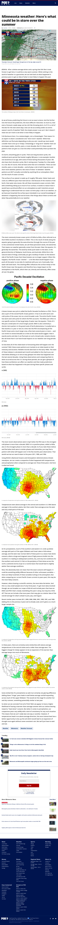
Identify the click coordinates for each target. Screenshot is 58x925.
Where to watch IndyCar (21, 898)
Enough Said (19, 868)
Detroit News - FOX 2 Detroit (36, 868)
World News (4, 847)
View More (53, 799)
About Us (48, 859)
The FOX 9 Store (20, 881)
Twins (32, 847)
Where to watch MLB (21, 893)
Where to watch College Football (21, 891)
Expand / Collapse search (55, 3)
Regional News (35, 859)
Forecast (18, 845)
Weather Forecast (26, 728)
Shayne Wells (48, 843)
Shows (18, 859)
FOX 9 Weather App (20, 843)
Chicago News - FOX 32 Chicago (36, 865)
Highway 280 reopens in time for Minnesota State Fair (14, 827)
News (3, 842)
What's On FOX (48, 868)
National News (5, 845)
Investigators (5, 849)
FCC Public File (48, 873)
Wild (32, 849)
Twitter (3, 895)
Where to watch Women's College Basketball (20, 904)
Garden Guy (48, 845)
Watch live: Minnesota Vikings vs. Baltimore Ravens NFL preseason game (18, 804)
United (32, 854)
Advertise (47, 871)
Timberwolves (34, 850)
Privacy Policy (30, 792)
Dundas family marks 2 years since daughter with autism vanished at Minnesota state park (22, 815)
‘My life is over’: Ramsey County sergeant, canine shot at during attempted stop (31, 755)
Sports (33, 842)
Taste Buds (18, 875)
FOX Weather (19, 852)
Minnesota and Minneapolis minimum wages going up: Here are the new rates (31, 761)
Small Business (5, 866)
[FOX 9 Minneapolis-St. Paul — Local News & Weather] (6, 3)
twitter (53, 918)
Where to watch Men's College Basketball (21, 900)
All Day (17, 866)
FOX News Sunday (6, 854)
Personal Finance (6, 861)
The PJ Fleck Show (20, 871)
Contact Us (47, 861)
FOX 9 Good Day (20, 864)
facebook (50, 918)
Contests (47, 863)
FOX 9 (10, 28)
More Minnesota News (9, 799)
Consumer (4, 852)
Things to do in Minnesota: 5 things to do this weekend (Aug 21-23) (28, 744)
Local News (4, 843)
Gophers (33, 845)
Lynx (32, 852)
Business (4, 863)
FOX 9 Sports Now (20, 873)
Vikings (32, 843)
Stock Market (5, 864)
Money (4, 859)
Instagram (4, 893)
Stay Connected (7, 885)
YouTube (4, 899)
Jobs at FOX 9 (48, 866)
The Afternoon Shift (20, 876)
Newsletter (4, 890)
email (56, 918)
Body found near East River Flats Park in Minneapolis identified (27, 750)
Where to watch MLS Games (21, 910)
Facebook (4, 892)
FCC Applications (49, 875)
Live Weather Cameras (21, 849)
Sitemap (47, 869)
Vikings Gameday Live (21, 869)
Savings (3, 868)
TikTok (3, 897)
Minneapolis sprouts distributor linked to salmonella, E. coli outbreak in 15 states (20, 808)
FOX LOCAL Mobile (6, 888)
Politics (3, 850)
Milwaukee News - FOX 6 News (36, 862)
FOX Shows (18, 861)
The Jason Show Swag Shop (21, 879)
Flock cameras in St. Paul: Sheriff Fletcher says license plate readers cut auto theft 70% (21, 821)
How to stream (5, 887)
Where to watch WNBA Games (21, 907)
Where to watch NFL (21, 888)
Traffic (17, 850)
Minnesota (14, 728)
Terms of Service (30, 793)
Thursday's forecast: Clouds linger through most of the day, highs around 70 (21, 62)
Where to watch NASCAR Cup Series (20, 895)
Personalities (48, 864)
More (34, 3)
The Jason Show (20, 863)
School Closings (19, 847)
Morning (48, 842)
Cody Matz (5, 28)
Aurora (32, 855)
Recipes (47, 847)
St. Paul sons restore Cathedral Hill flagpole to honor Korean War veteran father (31, 738)
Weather (14, 28)
